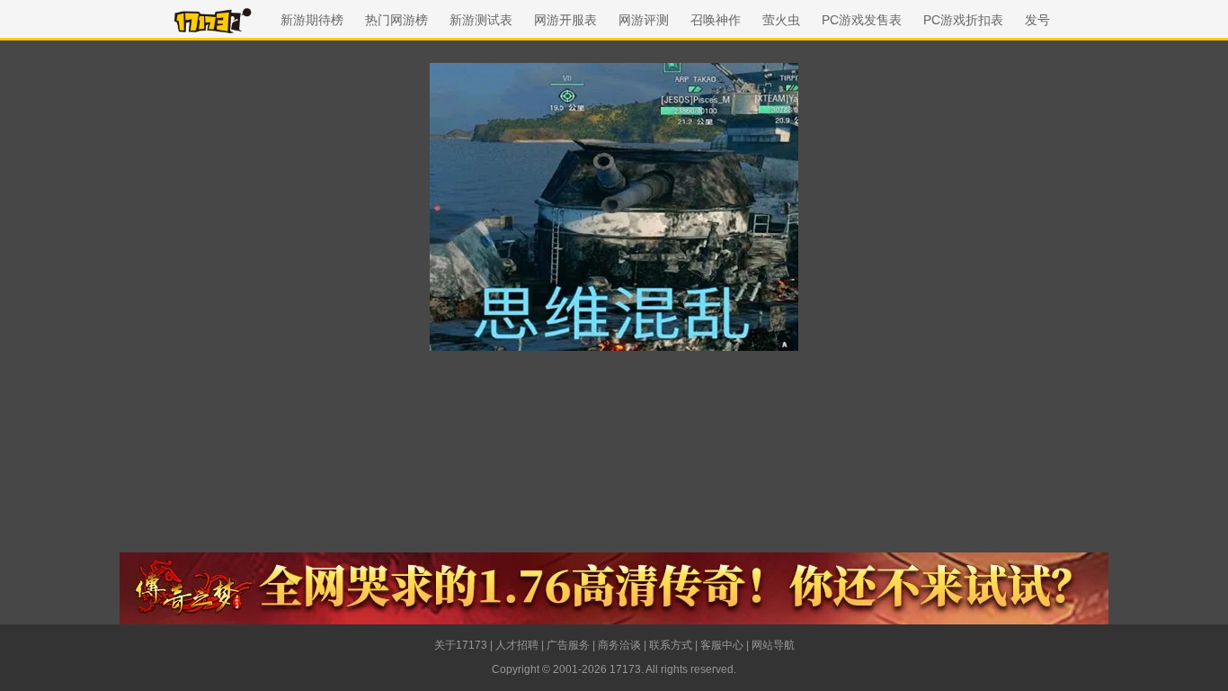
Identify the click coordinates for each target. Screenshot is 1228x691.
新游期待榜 (311, 20)
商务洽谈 (619, 645)
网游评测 (643, 20)
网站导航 (773, 645)
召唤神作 (715, 20)
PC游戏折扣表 (963, 20)
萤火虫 (781, 20)
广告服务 (568, 645)
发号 (1037, 20)
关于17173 (460, 645)
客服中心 (721, 645)
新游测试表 (480, 20)
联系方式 (670, 645)
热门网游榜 (396, 20)
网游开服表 (565, 20)
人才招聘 (516, 645)
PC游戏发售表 (862, 20)
